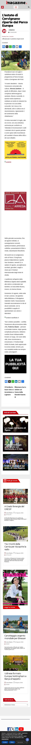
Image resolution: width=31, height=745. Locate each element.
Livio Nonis (9, 512)
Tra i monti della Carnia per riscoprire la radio (15, 547)
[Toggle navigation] (16, 7)
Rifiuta (12, 742)
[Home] (2, 7)
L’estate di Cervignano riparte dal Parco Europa (15, 20)
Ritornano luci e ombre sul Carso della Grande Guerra (20, 391)
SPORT (8, 644)
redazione (12, 30)
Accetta (5, 742)
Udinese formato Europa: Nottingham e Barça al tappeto (15, 676)
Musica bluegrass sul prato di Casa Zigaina (15, 467)
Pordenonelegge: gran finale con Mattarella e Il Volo (14, 447)
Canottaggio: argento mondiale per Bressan (15, 637)
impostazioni (5, 739)
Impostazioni (20, 742)
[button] (28, 7)
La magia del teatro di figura (15, 429)
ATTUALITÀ (8, 514)
